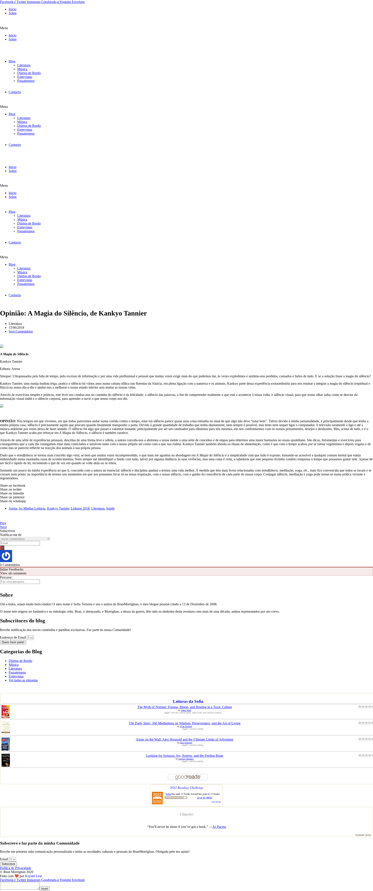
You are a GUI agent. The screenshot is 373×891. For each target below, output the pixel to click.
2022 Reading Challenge (186, 787)
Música (22, 69)
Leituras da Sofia (188, 701)
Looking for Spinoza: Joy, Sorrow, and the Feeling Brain (184, 755)
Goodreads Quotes (363, 835)
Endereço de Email (13, 637)
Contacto (15, 92)
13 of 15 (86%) (204, 797)
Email (4, 859)
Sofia (168, 793)
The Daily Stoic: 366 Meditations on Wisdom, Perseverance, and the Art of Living (184, 723)
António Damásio (186, 759)
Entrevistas (24, 77)
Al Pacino (219, 827)
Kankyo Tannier (58, 508)
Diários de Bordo (29, 73)
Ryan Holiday (186, 726)
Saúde (110, 508)
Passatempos (26, 81)
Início (12, 9)
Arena (13, 508)
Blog (12, 61)
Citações (186, 814)
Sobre (13, 13)
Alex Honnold (186, 742)
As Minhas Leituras (32, 508)
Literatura (23, 65)
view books (216, 801)
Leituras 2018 (80, 508)
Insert (44, 888)
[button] (186, 28)
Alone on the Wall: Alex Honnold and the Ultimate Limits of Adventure (184, 739)
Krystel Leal (33, 876)
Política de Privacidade (15, 868)
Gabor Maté (186, 710)
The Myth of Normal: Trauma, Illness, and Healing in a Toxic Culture (184, 707)
